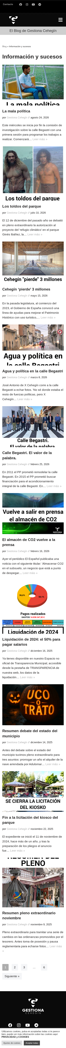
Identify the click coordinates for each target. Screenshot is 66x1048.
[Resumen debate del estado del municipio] (33, 704)
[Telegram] (39, 4)
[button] (60, 20)
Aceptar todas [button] (32, 1043)
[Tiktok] (46, 10)
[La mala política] (33, 85)
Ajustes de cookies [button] (11, 1043)
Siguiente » (12, 976)
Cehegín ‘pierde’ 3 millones (26, 289)
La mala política (16, 111)
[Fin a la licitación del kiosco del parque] (33, 791)
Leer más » (40, 139)
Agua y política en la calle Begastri (32, 371)
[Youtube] (33, 4)
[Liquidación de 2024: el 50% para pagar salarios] (33, 607)
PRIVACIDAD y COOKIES (15, 1037)
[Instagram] (27, 4)
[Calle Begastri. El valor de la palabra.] (33, 426)
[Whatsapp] (46, 4)
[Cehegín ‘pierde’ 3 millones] (33, 263)
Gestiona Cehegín (17, 117)
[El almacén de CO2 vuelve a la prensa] (33, 513)
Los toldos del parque (21, 206)
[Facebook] (20, 4)
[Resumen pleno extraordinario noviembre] (33, 882)
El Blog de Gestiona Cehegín (33, 31)
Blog (4, 46)
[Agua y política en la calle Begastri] (33, 344)
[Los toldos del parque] (33, 173)
